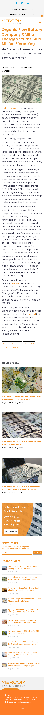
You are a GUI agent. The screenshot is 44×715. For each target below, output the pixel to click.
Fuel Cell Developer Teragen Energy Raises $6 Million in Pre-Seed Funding (23, 578)
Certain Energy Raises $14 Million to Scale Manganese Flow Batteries (24, 600)
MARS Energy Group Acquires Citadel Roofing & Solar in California (23, 567)
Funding (6, 347)
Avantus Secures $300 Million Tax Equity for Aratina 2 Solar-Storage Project (24, 643)
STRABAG (15, 347)
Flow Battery (29, 343)
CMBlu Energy (9, 108)
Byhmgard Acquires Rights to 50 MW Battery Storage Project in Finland (23, 610)
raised (32, 314)
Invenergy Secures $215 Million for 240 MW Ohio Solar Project (23, 632)
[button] (42, 16)
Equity (18, 343)
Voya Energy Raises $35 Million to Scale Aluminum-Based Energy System (24, 589)
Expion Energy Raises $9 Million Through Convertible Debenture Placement (24, 621)
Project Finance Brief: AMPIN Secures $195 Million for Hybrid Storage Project (25, 664)
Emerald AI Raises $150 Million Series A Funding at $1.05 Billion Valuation (23, 653)
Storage (8, 71)
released (15, 283)
